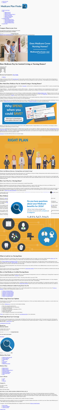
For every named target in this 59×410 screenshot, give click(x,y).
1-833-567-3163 (37, 213)
